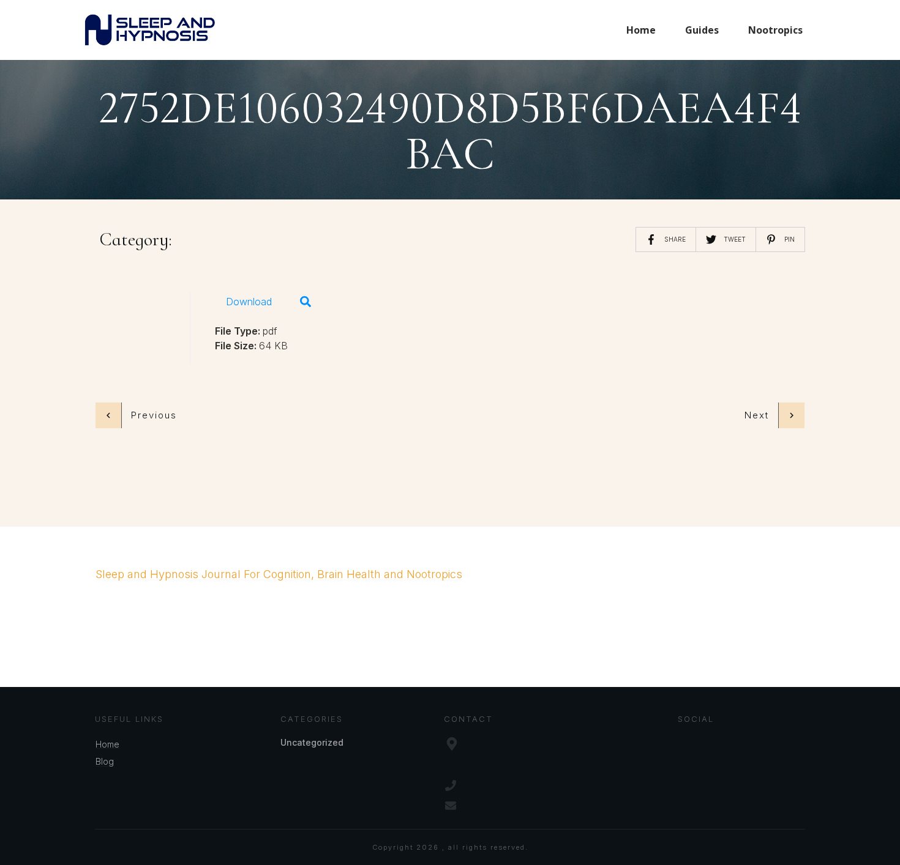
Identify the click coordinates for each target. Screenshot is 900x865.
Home (107, 744)
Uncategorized (311, 742)
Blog (105, 761)
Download (249, 301)
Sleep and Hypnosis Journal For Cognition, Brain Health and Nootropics (279, 574)
